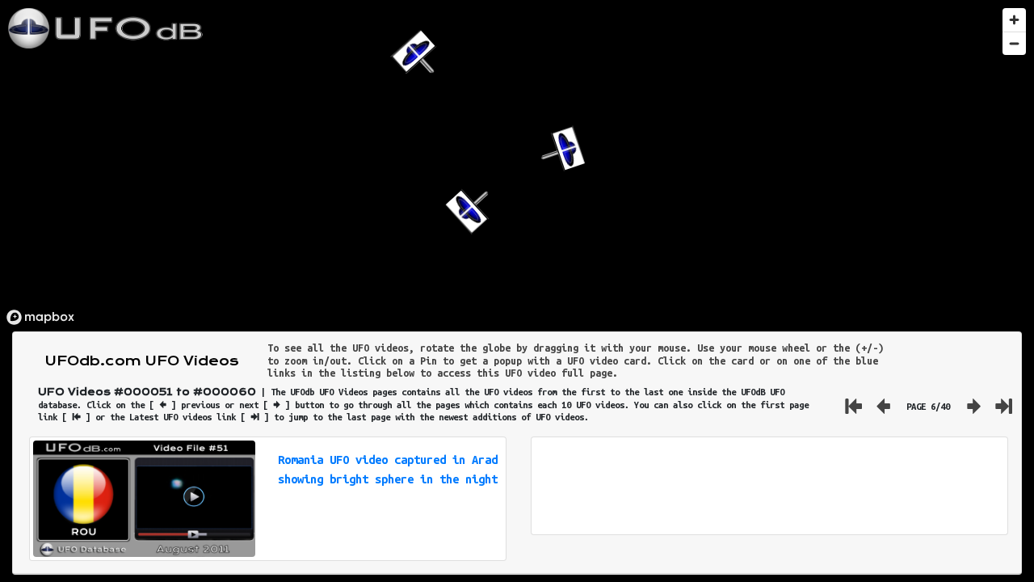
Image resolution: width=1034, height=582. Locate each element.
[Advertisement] (769, 486)
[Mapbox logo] (40, 317)
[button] (560, 150)
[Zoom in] (1014, 20)
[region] (517, 165)
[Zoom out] (1014, 43)
